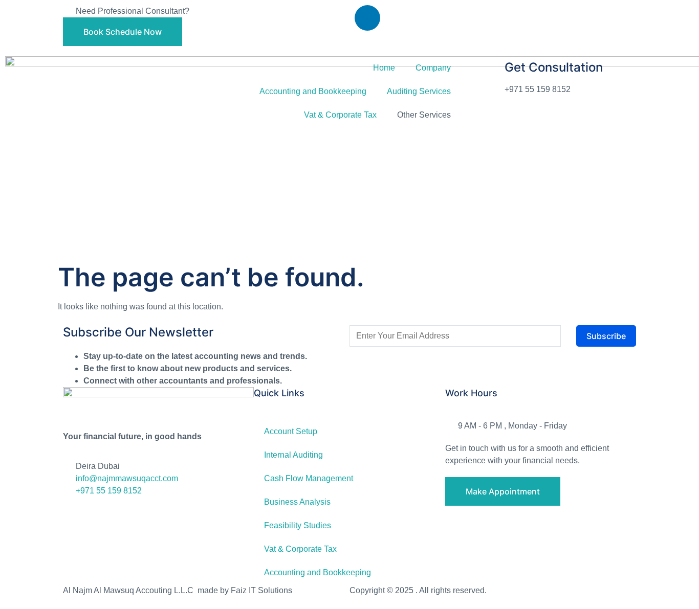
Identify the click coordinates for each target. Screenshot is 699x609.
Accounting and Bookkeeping (312, 91)
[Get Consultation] (484, 75)
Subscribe (606, 336)
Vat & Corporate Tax (340, 114)
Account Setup (290, 431)
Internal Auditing (293, 454)
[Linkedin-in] (367, 18)
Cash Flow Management (308, 478)
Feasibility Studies (297, 525)
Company (433, 67)
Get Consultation (554, 67)
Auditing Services (419, 91)
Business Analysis (297, 502)
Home (384, 67)
